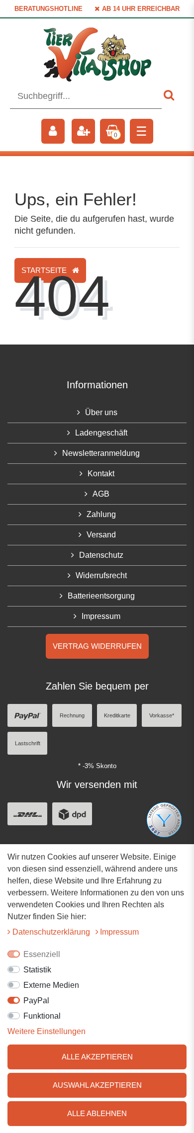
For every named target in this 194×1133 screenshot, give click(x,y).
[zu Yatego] (164, 819)
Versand (101, 534)
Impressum (101, 616)
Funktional (42, 1016)
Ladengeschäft (101, 433)
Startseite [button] (45, 270)
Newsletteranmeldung (101, 453)
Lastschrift (27, 743)
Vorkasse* (161, 715)
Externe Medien (51, 985)
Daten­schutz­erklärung (52, 932)
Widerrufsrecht (101, 575)
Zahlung (101, 514)
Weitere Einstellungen (46, 1031)
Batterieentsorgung (101, 596)
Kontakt (101, 473)
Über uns (101, 412)
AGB (101, 494)
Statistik (37, 969)
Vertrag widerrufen (97, 646)
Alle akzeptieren (97, 1056)
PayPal (36, 1000)
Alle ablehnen (97, 1113)
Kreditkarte (117, 715)
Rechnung (72, 715)
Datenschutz (101, 555)
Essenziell (41, 954)
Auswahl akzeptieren (97, 1085)
